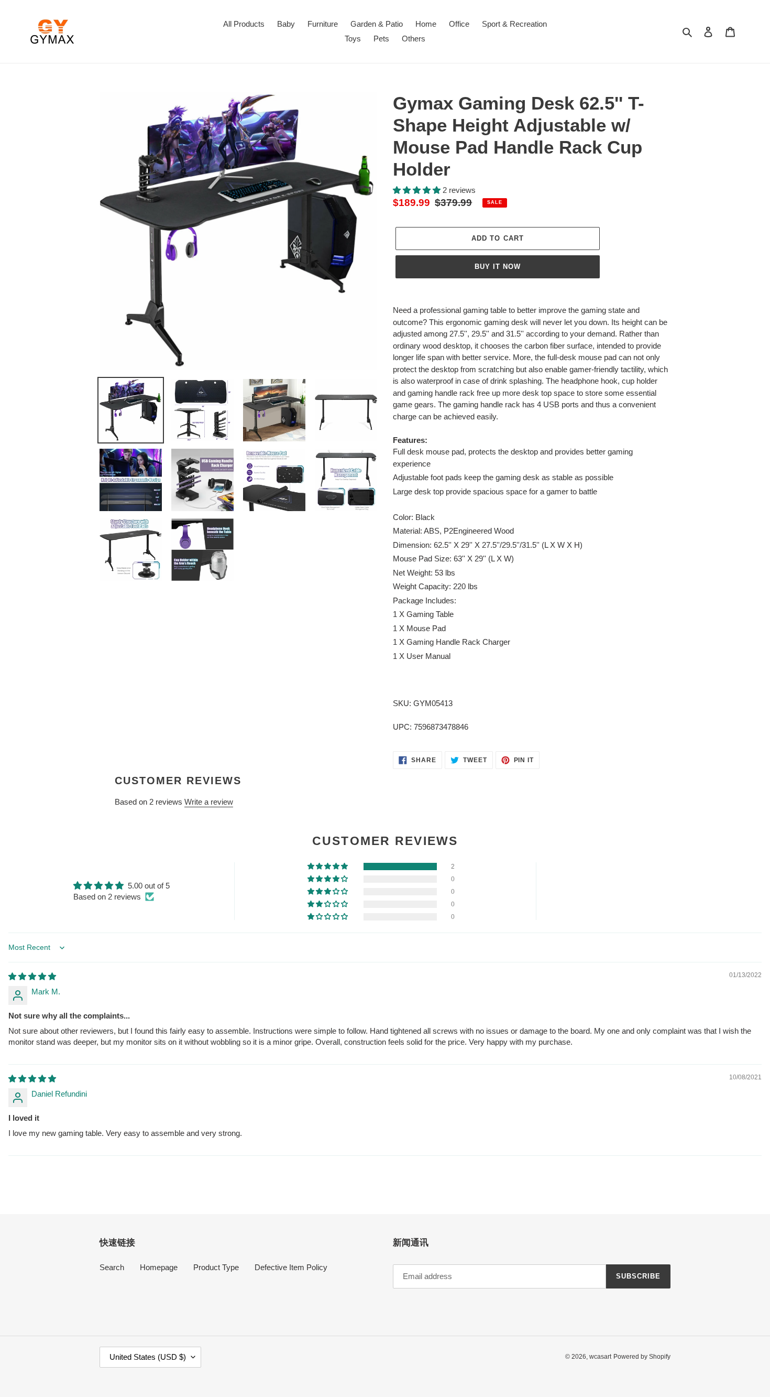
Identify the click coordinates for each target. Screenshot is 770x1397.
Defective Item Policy (291, 1267)
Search (112, 1267)
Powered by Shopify (641, 1356)
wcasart (600, 1356)
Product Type (216, 1267)
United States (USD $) (147, 1356)
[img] (32, 976)
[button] (418, 190)
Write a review (208, 801)
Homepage (159, 1267)
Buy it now (498, 266)
